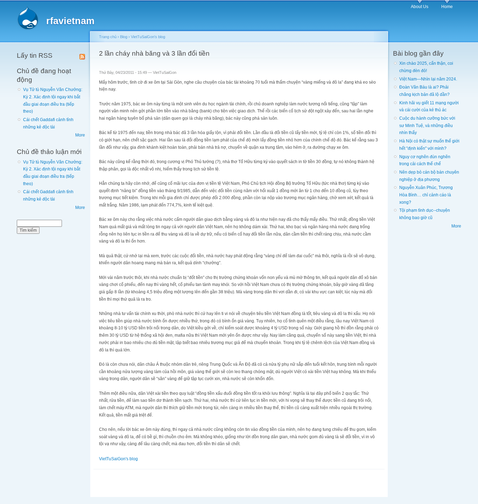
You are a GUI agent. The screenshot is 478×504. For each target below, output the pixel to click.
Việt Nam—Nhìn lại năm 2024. (428, 79)
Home (447, 6)
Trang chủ (108, 37)
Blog (123, 37)
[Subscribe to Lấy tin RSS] (82, 55)
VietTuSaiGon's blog (148, 37)
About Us (419, 6)
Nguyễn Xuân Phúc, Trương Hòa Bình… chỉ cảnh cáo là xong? (426, 194)
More (80, 135)
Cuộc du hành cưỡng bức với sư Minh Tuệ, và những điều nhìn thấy (427, 125)
